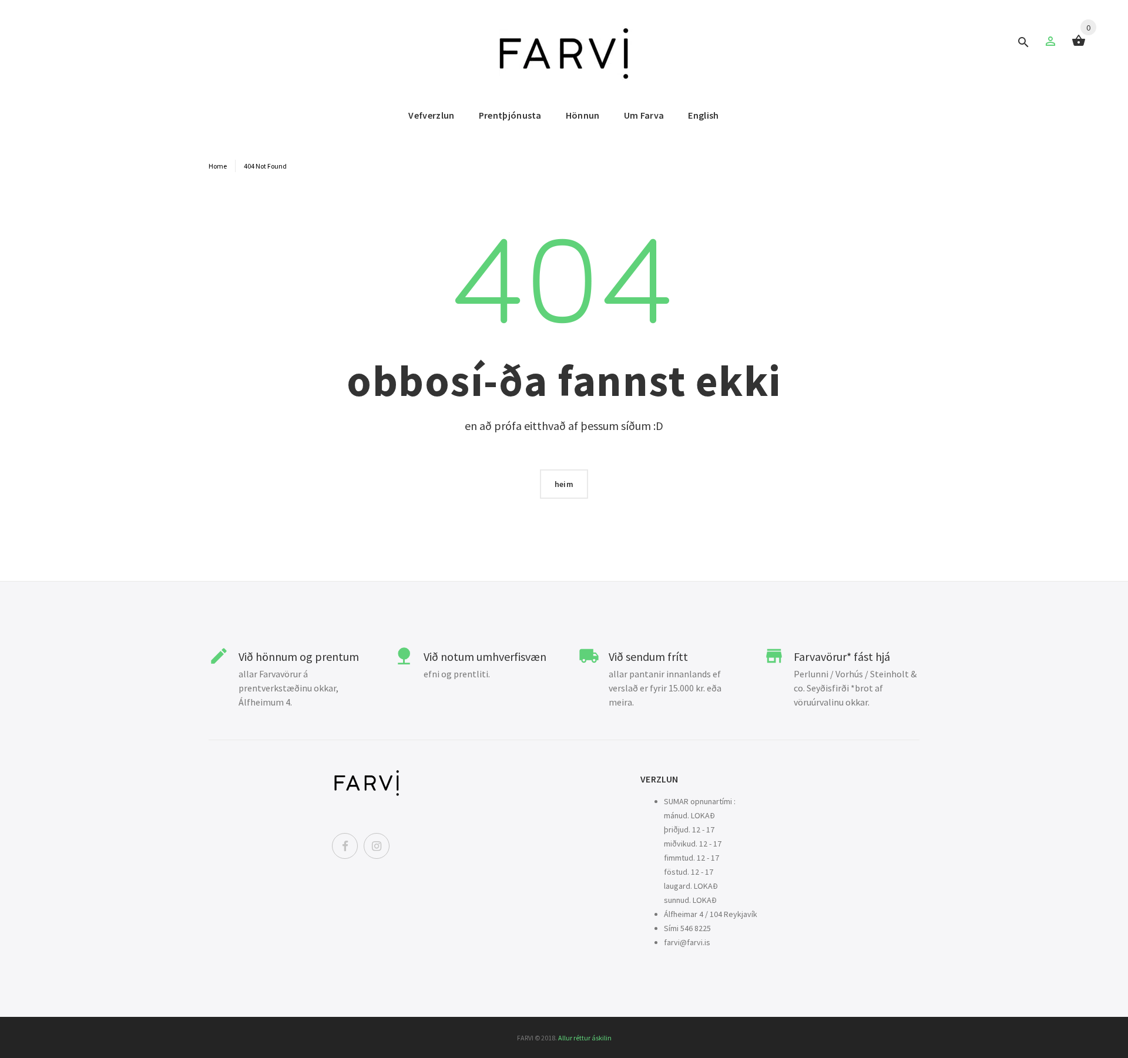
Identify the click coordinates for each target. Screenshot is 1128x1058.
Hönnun (583, 115)
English (703, 115)
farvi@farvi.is (687, 942)
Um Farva (644, 115)
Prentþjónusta (510, 115)
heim (564, 484)
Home (218, 166)
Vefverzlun (431, 115)
